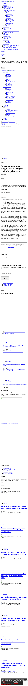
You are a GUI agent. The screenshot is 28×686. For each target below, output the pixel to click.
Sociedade (8, 78)
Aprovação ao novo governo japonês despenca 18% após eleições (14, 598)
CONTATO (6, 44)
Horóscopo (8, 102)
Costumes (8, 12)
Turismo (8, 24)
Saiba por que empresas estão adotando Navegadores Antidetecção (15, 384)
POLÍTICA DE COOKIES (9, 47)
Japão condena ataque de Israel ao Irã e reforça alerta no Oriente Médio (13, 576)
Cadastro (8, 42)
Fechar (15, 683)
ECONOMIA (6, 25)
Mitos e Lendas (9, 23)
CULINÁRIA (6, 8)
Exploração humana (7, 284)
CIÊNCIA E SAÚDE (8, 7)
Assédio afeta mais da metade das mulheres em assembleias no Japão (13, 553)
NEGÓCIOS (6, 33)
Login (4, 3)
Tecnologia (8, 381)
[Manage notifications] (4, 682)
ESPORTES (6, 27)
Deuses (8, 16)
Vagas (7, 41)
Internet (8, 80)
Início (2, 124)
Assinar (2, 67)
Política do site (9, 111)
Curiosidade (9, 14)
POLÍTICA (6, 34)
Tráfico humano (7, 285)
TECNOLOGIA (7, 37)
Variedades (8, 342)
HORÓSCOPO (7, 28)
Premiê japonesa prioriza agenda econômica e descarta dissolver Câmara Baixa (13, 530)
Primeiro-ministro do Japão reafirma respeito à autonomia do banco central (13, 642)
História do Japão (10, 20)
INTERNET (6, 29)
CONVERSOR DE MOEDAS (10, 49)
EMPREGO (6, 40)
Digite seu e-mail (5, 65)
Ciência (8, 79)
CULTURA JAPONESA (9, 10)
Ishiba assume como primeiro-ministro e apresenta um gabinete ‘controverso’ (13, 665)
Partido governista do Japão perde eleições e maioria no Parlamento (13, 619)
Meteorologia (9, 85)
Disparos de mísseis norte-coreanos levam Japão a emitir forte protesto (14, 507)
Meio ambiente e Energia (12, 81)
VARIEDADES (7, 38)
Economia (8, 75)
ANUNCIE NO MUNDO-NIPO (11, 45)
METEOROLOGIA (8, 32)
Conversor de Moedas (11, 117)
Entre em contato (7, 468)
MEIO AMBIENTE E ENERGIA (11, 31)
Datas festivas (9, 15)
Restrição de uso (11, 247)
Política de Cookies (10, 113)
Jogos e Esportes (10, 21)
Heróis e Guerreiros (10, 19)
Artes (7, 11)
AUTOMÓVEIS (7, 6)
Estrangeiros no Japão (8, 283)
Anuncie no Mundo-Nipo (12, 110)
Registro (5, 5)
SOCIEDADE (6, 36)
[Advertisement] (14, 141)
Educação (8, 18)
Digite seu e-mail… (5, 271)
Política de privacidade (6, 684)
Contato (8, 109)
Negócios (8, 76)
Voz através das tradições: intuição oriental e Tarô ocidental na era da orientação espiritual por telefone (15, 346)
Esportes (8, 83)
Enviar (2, 485)
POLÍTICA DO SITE (8, 46)
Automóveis (9, 84)
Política (8, 74)
